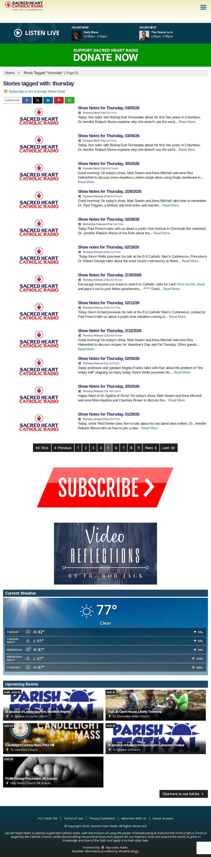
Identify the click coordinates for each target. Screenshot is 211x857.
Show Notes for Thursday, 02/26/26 (108, 219)
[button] (203, 7)
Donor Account (163, 818)
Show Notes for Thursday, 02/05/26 (108, 358)
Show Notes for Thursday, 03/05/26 (108, 108)
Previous (64, 448)
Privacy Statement (102, 818)
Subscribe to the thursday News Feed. (37, 91)
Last (166, 448)
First (44, 448)
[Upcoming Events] (53, 705)
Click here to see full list (181, 794)
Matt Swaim (112, 168)
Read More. (187, 122)
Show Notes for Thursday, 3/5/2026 (108, 163)
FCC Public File (47, 818)
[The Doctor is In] (149, 36)
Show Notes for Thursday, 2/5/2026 (108, 386)
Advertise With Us (134, 818)
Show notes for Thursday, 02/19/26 (108, 247)
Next (149, 448)
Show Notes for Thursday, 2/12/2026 (109, 330)
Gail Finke (111, 112)
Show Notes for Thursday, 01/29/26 (108, 414)
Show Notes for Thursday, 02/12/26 (108, 303)
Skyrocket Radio (116, 847)
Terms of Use (73, 818)
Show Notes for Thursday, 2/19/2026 (109, 275)
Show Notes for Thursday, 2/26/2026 (109, 191)
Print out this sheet (191, 284)
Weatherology (128, 851)
